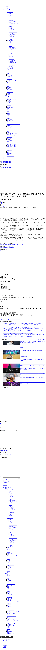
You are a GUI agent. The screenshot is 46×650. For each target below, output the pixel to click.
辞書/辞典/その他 (10, 156)
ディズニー (11, 30)
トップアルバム (10, 40)
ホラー (8, 103)
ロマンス (9, 105)
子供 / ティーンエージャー (12, 141)
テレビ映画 (9, 119)
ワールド (11, 33)
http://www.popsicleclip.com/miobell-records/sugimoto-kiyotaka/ (11, 244)
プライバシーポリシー (7, 639)
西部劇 (8, 113)
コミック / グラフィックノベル (13, 133)
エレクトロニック (13, 19)
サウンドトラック (13, 32)
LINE (4, 206)
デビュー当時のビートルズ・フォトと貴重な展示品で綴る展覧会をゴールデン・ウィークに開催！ (23, 330)
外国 (8, 115)
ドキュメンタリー (10, 122)
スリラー (9, 102)
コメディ (11, 39)
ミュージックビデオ (9, 68)
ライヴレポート (6, 482)
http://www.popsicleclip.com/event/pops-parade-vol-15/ (10, 319)
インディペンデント (11, 120)
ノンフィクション (10, 140)
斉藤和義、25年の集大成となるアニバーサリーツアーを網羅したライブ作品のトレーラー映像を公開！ (24, 331)
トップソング (10, 12)
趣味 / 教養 (9, 127)
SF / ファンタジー (10, 98)
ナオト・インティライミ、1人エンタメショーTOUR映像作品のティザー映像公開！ (20, 327)
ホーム (4, 1)
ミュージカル (10, 107)
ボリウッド (9, 594)
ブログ (4, 7)
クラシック (11, 29)
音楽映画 (9, 125)
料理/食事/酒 (9, 153)
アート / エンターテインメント (13, 143)
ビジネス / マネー (10, 147)
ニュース (4, 2)
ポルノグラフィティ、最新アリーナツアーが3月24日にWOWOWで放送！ (18, 333)
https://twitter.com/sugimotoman (6, 250)
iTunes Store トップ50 (7, 9)
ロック (10, 15)
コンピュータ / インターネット (13, 144)
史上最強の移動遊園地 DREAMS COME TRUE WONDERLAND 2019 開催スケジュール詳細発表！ (23, 326)
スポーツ (9, 128)
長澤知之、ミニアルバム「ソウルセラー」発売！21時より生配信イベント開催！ (19, 336)
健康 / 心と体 (9, 150)
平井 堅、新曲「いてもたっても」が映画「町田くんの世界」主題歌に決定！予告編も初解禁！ (22, 323)
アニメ (10, 17)
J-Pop (10, 14)
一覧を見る (42, 339)
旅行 (8, 152)
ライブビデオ (10, 126)
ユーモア (9, 139)
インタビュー (5, 3)
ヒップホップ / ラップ (13, 23)
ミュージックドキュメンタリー (13, 124)
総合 (10, 13)
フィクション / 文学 (11, 135)
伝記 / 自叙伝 (9, 137)
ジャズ (10, 27)
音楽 (6, 10)
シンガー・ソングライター (14, 21)
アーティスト (5, 8)
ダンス (10, 26)
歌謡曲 (10, 66)
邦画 (8, 108)
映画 (6, 95)
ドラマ (8, 118)
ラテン (10, 35)
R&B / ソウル (12, 22)
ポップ (10, 16)
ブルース (11, 28)
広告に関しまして (6, 640)
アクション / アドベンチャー (13, 99)
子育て (8, 151)
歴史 (8, 154)
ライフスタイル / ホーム (12, 146)
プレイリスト (5, 6)
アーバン (9, 121)
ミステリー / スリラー (11, 138)
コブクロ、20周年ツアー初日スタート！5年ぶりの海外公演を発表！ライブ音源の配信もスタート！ (23, 324)
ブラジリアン (12, 36)
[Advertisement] (20, 172)
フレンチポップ (12, 34)
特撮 (8, 111)
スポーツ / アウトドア (11, 145)
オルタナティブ (12, 20)
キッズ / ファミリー (11, 106)
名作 (8, 109)
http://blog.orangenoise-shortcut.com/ (7, 247)
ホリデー (9, 112)
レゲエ (10, 24)
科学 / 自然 (9, 148)
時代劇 (8, 114)
